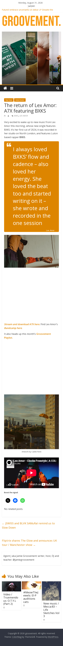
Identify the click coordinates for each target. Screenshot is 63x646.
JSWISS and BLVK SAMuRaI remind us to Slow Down (28, 525)
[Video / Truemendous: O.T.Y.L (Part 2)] (11, 583)
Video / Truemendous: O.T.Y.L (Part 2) (10, 599)
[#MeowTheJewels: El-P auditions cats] (31, 583)
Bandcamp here (13, 328)
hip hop (9, 100)
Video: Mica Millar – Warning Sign (17, 9)
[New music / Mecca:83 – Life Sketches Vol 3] (51, 583)
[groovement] (5, 88)
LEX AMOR (23, 116)
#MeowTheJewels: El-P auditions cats (30, 597)
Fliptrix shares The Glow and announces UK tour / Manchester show (29, 543)
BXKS (16, 116)
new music (20, 100)
